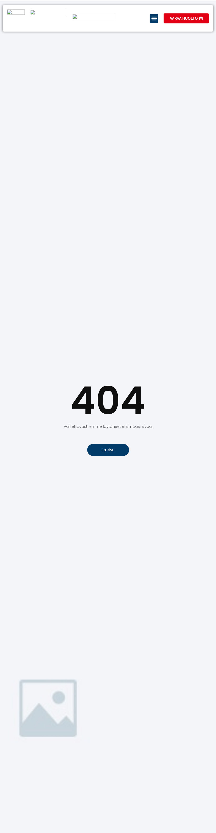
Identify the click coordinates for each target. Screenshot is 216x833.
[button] (154, 18)
